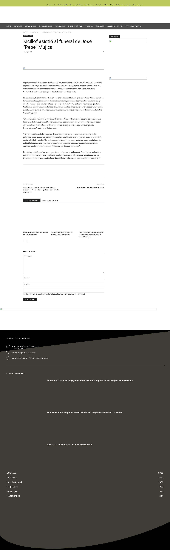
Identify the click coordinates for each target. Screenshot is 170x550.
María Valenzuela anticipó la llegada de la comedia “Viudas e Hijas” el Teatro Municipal (91, 234)
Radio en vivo (120, 5)
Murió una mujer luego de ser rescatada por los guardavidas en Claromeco (84, 413)
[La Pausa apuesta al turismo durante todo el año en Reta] (35, 217)
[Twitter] (145, 1)
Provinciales (45, 26)
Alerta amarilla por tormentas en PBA (89, 187)
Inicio (8, 26)
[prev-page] (24, 241)
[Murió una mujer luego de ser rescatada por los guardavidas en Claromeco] (25, 425)
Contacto (99, 5)
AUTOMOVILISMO (114, 26)
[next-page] (28, 241)
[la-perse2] (63, 69)
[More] (47, 61)
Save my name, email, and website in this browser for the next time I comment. (55, 294)
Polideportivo (75, 26)
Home (25, 32)
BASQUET (100, 26)
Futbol (89, 26)
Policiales (60, 26)
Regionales (30, 26)
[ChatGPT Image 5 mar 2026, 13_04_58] (128, 41)
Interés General (133, 26)
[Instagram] (141, 1)
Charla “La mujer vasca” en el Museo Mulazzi (69, 444)
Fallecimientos (89, 5)
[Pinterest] (36, 61)
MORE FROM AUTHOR (50, 200)
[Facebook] (137, 1)
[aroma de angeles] (128, 79)
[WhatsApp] (41, 61)
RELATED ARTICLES (32, 200)
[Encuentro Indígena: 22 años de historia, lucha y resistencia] (63, 217)
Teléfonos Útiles (63, 5)
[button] (163, 26)
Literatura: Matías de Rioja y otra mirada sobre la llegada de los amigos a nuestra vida (90, 381)
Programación (51, 5)
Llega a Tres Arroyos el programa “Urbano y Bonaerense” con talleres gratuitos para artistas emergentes (41, 189)
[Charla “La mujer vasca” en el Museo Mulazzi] (25, 457)
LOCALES (18, 26)
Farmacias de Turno (76, 5)
